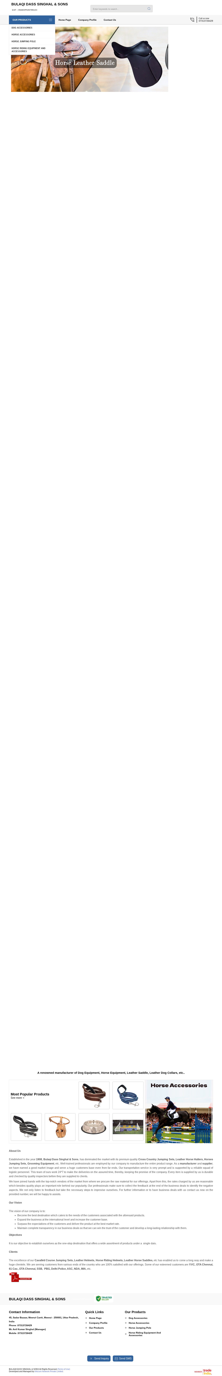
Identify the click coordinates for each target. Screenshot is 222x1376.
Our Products (22, 20)
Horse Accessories (23, 34)
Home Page (65, 20)
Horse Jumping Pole (24, 41)
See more (17, 1097)
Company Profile (87, 20)
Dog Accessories (22, 28)
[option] (108, 91)
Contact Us (110, 20)
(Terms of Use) (63, 1369)
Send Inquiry (101, 1358)
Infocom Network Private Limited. (49, 1371)
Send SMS (125, 1358)
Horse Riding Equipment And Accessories (28, 50)
